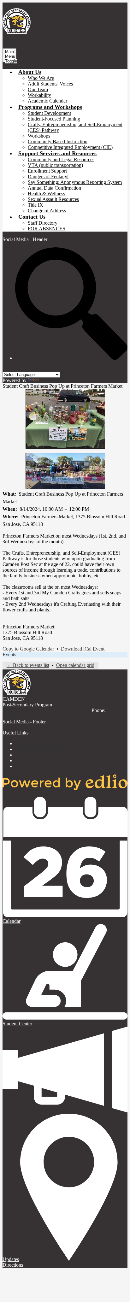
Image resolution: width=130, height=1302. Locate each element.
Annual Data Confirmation (54, 188)
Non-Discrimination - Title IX (44, 743)
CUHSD (24, 766)
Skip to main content (23, 5)
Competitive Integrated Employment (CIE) (70, 147)
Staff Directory (42, 223)
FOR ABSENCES (46, 228)
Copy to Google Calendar (28, 648)
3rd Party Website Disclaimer (44, 749)
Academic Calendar (47, 100)
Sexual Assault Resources (53, 199)
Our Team (38, 89)
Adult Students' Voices (50, 83)
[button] (29, 72)
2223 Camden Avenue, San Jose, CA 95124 (46, 710)
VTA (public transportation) (55, 165)
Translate (49, 380)
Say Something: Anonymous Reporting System (75, 182)
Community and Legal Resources (61, 159)
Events (9, 654)
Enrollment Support (47, 171)
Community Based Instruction (57, 141)
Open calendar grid (75, 665)
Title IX (35, 205)
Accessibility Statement (38, 754)
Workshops (39, 135)
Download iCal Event (82, 648)
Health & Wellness (46, 193)
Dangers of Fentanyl (48, 176)
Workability (39, 95)
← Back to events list (28, 665)
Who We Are (41, 78)
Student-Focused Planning (54, 118)
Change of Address (47, 210)
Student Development (49, 113)
